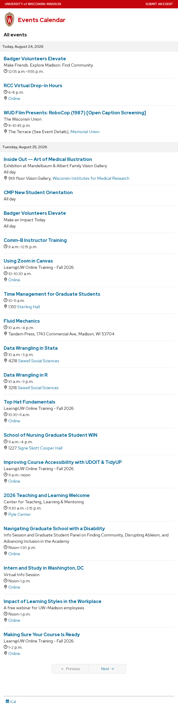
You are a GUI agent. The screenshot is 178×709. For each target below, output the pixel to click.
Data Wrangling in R (26, 375)
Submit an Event (159, 4)
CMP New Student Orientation (38, 192)
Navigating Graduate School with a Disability (54, 529)
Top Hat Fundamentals (29, 402)
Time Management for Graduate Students (52, 294)
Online (14, 98)
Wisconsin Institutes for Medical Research (91, 178)
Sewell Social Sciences (38, 360)
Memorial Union (84, 131)
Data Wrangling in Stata (31, 348)
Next (105, 668)
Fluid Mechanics (22, 321)
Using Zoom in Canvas (28, 261)
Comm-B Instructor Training (35, 240)
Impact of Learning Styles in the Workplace (53, 601)
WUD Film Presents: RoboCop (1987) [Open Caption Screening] (75, 113)
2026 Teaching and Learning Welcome (47, 495)
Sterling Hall (28, 306)
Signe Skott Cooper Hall (40, 448)
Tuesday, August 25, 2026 (24, 147)
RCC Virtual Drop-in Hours (33, 86)
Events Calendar (41, 20)
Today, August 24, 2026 (22, 47)
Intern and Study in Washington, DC (44, 568)
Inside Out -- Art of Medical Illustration (48, 159)
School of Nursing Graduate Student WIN (50, 435)
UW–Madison (33, 4)
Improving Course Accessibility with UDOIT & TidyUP (63, 462)
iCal (12, 701)
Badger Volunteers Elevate (35, 59)
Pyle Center (19, 514)
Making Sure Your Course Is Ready (42, 635)
